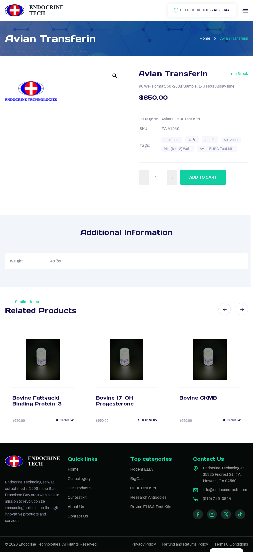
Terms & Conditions (231, 544)
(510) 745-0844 (217, 499)
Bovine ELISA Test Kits (150, 507)
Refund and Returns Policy (185, 544)
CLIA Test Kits (143, 488)
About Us (76, 507)
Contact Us (78, 516)
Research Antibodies (148, 497)
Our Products (79, 488)
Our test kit (77, 497)
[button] (114, 75)
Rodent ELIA (141, 469)
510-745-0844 (216, 10)
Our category (79, 479)
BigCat (136, 479)
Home (204, 38)
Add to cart (203, 177)
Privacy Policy (143, 544)
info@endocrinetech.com (225, 490)
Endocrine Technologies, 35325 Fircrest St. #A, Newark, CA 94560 (224, 474)
